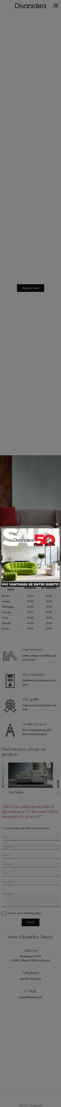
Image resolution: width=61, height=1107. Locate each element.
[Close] (57, 524)
